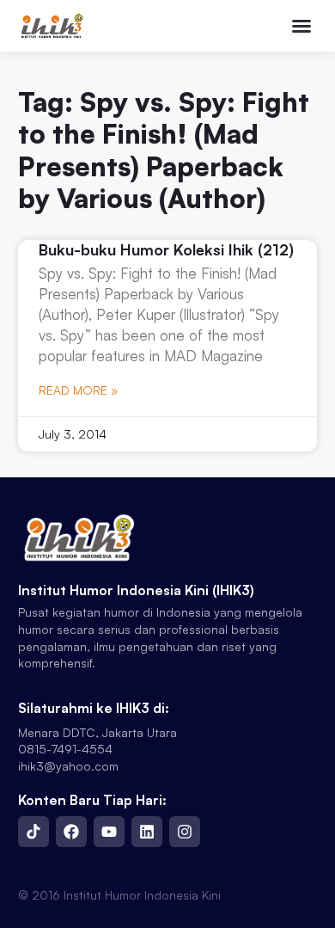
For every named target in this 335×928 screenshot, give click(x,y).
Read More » (78, 390)
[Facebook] (71, 831)
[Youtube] (109, 831)
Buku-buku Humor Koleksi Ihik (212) (166, 249)
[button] (301, 25)
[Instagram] (184, 831)
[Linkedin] (146, 831)
